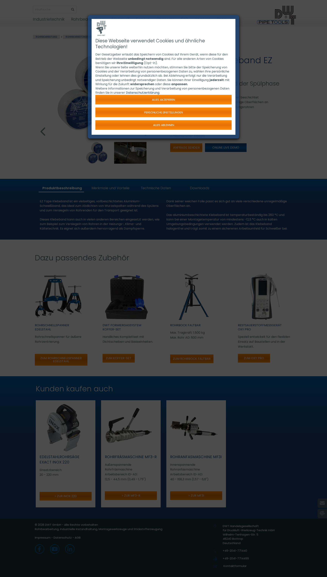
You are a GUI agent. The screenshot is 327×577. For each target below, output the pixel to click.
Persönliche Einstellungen (163, 112)
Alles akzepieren (163, 100)
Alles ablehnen (163, 125)
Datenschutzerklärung (142, 92)
